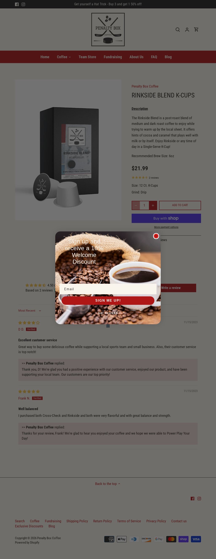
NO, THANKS (108, 313)
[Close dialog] (156, 236)
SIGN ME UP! (108, 300)
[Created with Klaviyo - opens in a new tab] (108, 326)
